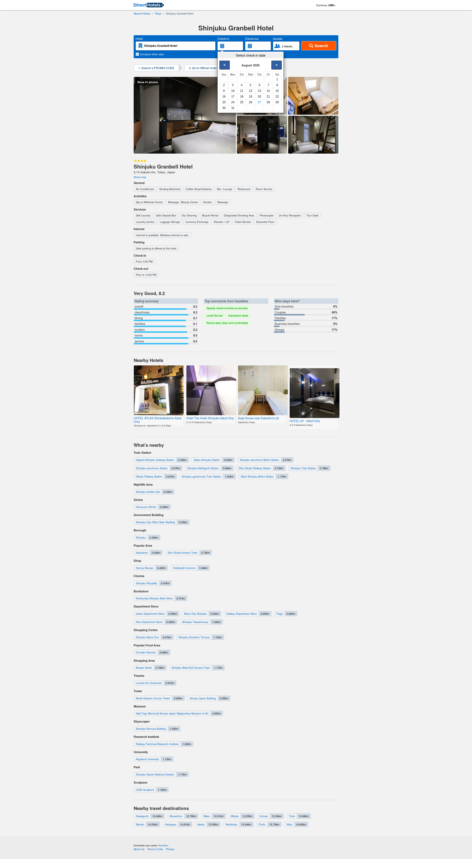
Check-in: (223, 38)
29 (277, 102)
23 (224, 102)
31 (233, 108)
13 (259, 90)
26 (250, 102)
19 (250, 96)
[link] (149, 5)
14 (268, 90)
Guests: (278, 38)
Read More (163, 845)
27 (259, 102)
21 (268, 96)
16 (224, 96)
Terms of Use (155, 849)
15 (277, 90)
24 (233, 102)
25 (241, 102)
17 (233, 96)
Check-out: (252, 38)
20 (259, 96)
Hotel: (139, 38)
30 (224, 108)
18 (241, 96)
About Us (139, 849)
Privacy (170, 849)
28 (268, 102)
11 (241, 90)
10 (233, 90)
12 (250, 90)
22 (277, 96)
